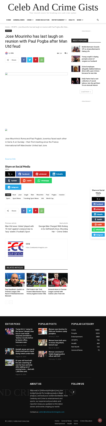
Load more (85, 92)
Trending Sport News (31, 198)
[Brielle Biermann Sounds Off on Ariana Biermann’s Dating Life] (75, 49)
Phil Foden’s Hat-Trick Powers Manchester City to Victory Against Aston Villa (36, 292)
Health (72, 20)
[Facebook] (23, 59)
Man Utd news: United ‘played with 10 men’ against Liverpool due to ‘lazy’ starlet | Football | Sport (19, 229)
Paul (47, 195)
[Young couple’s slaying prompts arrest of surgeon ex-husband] (75, 59)
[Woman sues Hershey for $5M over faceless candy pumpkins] (42, 331)
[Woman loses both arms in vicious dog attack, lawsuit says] (42, 342)
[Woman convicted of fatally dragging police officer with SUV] (42, 354)
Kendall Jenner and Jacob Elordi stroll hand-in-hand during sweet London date (25, 351)
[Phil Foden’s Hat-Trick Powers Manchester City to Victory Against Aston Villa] (36, 280)
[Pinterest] (35, 59)
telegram (14, 187)
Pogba (54, 195)
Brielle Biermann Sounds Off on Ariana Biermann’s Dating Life (91, 49)
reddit (29, 180)
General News (19, 20)
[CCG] (7, 53)
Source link (10, 159)
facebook (26, 174)
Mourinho (40, 195)
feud (14, 195)
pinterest (43, 174)
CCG (12, 53)
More (79, 20)
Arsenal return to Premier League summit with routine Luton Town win (57, 292)
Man (32, 195)
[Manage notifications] (100, 420)
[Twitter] (29, 59)
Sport (8, 198)
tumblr (14, 180)
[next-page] (11, 302)
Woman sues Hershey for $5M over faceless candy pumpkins (58, 331)
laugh (26, 195)
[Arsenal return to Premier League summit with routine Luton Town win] (58, 280)
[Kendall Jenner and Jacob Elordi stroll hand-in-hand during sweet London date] (9, 351)
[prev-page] (6, 302)
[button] (98, 20)
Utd (42, 198)
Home (8, 20)
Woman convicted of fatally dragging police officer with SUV (57, 354)
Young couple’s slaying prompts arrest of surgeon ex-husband (90, 59)
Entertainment (58, 20)
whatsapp (45, 180)
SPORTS (14, 27)
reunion (62, 195)
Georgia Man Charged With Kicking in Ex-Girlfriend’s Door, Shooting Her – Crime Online (53, 229)
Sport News (17, 198)
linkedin (59, 174)
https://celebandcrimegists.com (36, 247)
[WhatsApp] (41, 59)
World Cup (50, 198)
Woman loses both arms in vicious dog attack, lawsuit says (57, 343)
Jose (20, 195)
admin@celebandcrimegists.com (51, 412)
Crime (29, 20)
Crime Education (42, 20)
